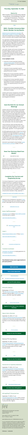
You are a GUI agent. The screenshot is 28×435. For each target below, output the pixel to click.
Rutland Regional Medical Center (9, 233)
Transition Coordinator (8, 252)
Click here (24, 1)
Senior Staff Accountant (20, 213)
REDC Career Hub (14, 267)
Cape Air (21, 132)
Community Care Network (7, 251)
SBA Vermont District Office (11, 292)
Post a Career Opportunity (14, 271)
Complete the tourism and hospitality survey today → (13, 193)
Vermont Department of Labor (10, 397)
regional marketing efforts (9, 62)
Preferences (4, 431)
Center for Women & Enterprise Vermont (12, 317)
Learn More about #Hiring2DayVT (14, 387)
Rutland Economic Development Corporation (11, 33)
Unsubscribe (10, 431)
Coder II (22, 233)
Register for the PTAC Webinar (14, 333)
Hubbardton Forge (6, 213)
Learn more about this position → (9, 217)
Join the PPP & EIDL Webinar (14, 282)
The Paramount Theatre (17, 135)
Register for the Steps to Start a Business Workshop (14, 307)
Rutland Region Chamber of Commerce (10, 34)
